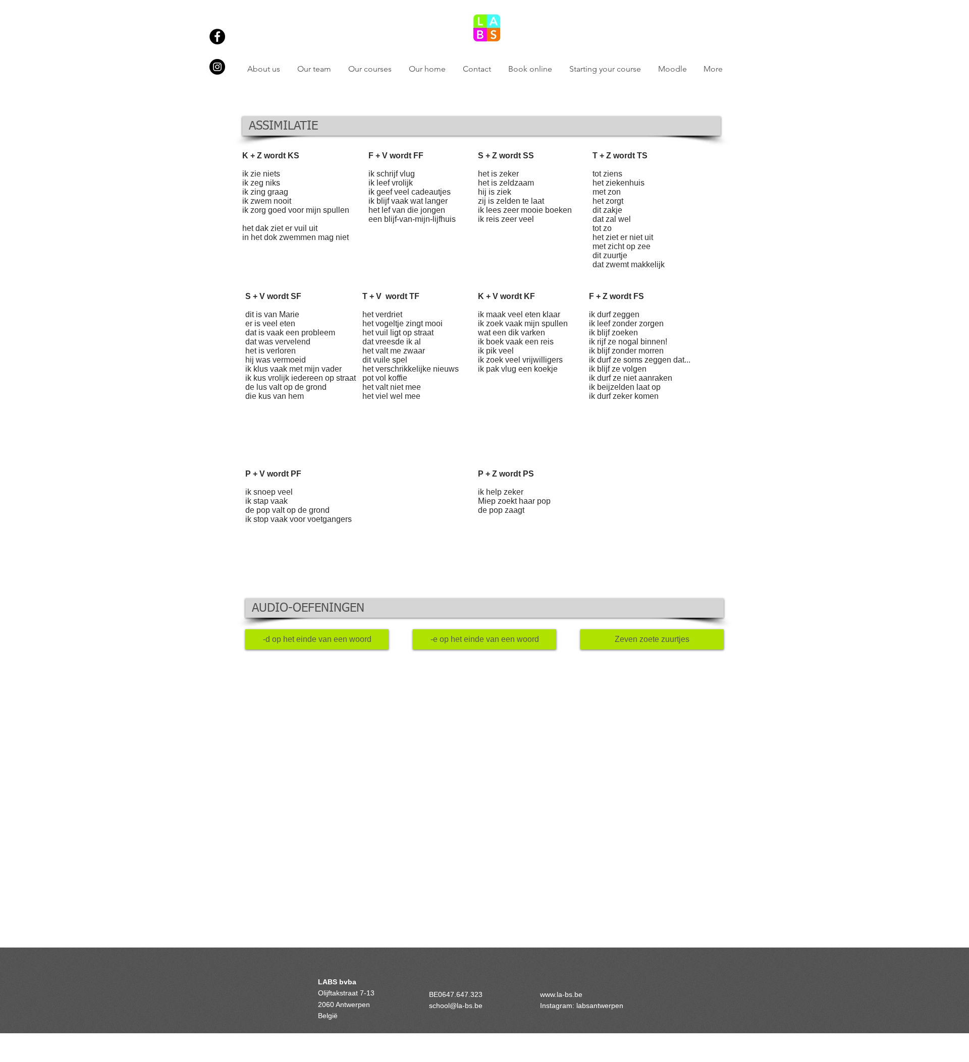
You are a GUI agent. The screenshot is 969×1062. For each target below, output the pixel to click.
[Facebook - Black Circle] (217, 36)
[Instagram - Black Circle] (217, 67)
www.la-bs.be (561, 994)
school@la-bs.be (455, 1005)
